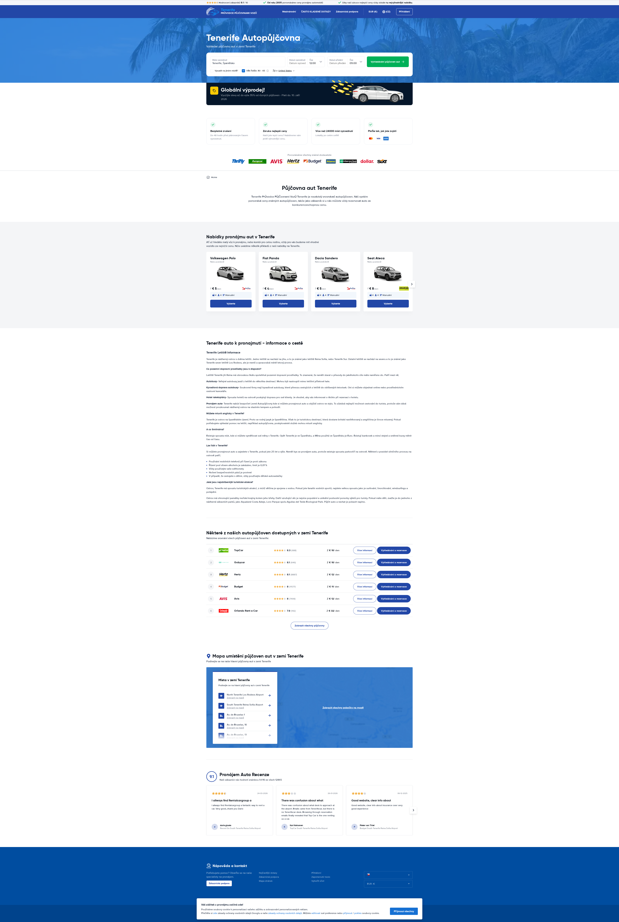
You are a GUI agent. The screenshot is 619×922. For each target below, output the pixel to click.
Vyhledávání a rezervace (394, 550)
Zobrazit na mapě (235, 697)
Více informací (364, 550)
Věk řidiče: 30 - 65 (255, 70)
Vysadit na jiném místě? (226, 70)
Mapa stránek (265, 881)
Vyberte (231, 303)
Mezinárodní (289, 11)
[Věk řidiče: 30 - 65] (243, 70)
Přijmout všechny (404, 911)
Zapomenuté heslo (320, 877)
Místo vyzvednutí (219, 60)
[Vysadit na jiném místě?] (211, 70)
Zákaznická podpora (347, 11)
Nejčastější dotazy (268, 873)
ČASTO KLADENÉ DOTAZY (316, 11)
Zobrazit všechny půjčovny (309, 625)
